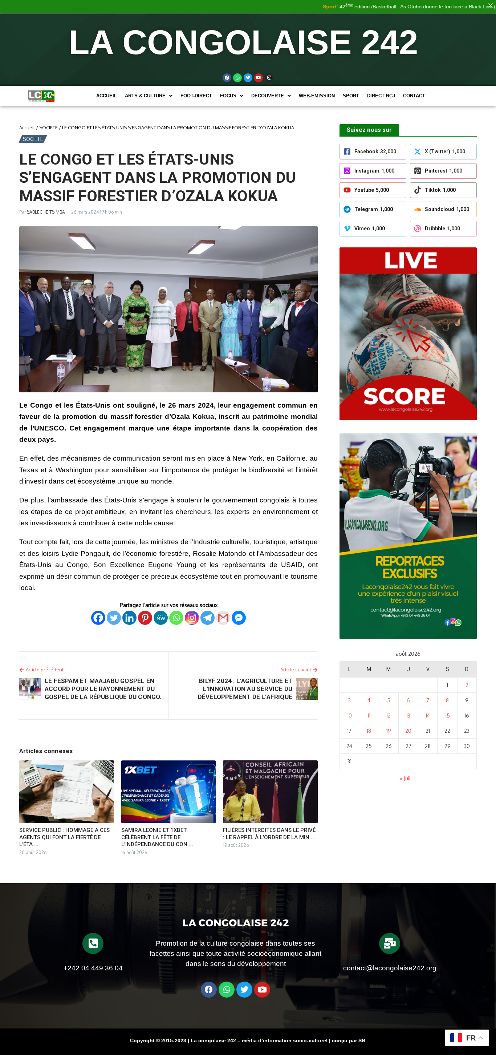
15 (447, 715)
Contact (414, 95)
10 (349, 715)
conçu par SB (348, 1040)
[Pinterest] (145, 618)
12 (388, 715)
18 (369, 731)
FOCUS (228, 95)
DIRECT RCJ (381, 95)
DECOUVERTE (267, 95)
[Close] (490, 5)
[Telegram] (207, 618)
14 (428, 715)
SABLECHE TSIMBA (46, 212)
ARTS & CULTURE (145, 95)
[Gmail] (223, 618)
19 (388, 731)
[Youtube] (258, 77)
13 (408, 715)
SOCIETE (48, 127)
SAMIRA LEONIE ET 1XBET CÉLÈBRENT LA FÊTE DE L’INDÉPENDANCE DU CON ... (157, 837)
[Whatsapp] (237, 77)
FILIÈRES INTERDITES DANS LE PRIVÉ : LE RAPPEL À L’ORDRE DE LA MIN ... (269, 834)
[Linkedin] (129, 618)
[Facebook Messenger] (239, 618)
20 (408, 731)
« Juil (405, 778)
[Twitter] (248, 77)
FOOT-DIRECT (196, 95)
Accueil (106, 95)
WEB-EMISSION (317, 95)
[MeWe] (161, 618)
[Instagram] (192, 618)
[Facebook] (227, 77)
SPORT (351, 95)
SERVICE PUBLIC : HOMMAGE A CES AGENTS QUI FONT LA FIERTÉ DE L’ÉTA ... (64, 837)
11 (368, 715)
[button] (148, 95)
